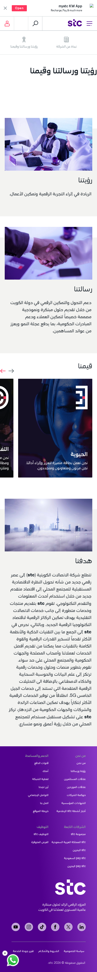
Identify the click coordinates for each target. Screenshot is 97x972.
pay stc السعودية (75, 858)
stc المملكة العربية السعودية (69, 842)
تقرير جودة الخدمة (23, 951)
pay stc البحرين (76, 866)
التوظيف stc (41, 834)
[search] (35, 23)
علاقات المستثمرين (75, 779)
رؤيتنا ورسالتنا (78, 771)
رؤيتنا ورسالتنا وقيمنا (24, 46)
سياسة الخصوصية (74, 951)
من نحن (81, 763)
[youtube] (16, 927)
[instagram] (29, 927)
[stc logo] (75, 23)
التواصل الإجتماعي (38, 795)
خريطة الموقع (40, 811)
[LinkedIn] (81, 927)
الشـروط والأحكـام (48, 951)
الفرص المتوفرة (39, 842)
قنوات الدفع (41, 763)
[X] (68, 927)
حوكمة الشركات (76, 795)
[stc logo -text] (70, 887)
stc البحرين (79, 850)
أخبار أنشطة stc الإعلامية (71, 811)
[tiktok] (42, 927)
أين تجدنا (43, 787)
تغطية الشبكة (40, 779)
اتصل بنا (44, 803)
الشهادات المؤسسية (73, 803)
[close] (5, 953)
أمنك (45, 771)
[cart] (21, 23)
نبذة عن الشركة (66, 46)
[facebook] (55, 927)
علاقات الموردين (76, 787)
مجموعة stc (78, 834)
